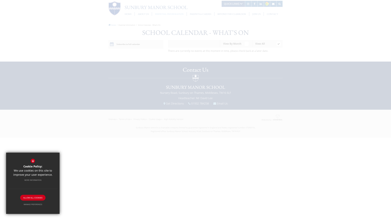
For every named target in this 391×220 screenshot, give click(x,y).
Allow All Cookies (32, 197)
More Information (32, 180)
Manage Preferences (33, 204)
